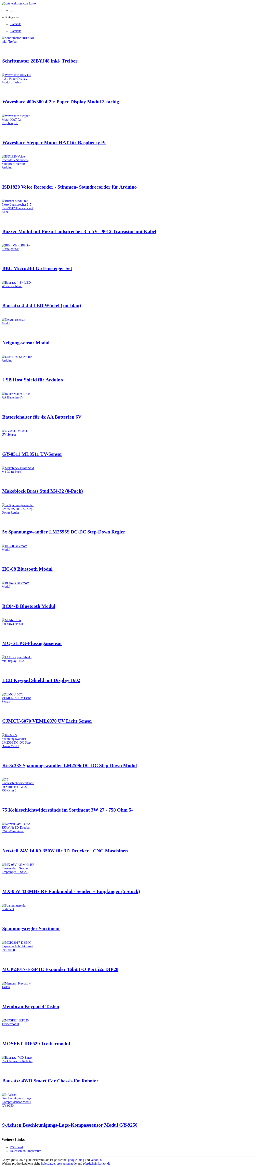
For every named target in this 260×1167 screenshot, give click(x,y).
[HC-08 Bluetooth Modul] (18, 549)
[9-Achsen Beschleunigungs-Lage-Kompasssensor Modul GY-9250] (18, 1105)
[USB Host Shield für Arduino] (18, 360)
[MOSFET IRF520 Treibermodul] (18, 1024)
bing (81, 1160)
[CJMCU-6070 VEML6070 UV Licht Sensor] (18, 701)
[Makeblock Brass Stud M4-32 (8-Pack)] (18, 471)
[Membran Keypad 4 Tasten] (18, 987)
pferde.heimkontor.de (96, 1163)
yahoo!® (96, 1160)
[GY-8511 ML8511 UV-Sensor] (18, 434)
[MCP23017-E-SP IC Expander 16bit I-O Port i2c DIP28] (18, 950)
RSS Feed (16, 1147)
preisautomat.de (66, 1163)
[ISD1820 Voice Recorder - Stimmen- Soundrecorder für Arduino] (18, 167)
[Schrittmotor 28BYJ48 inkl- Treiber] (18, 41)
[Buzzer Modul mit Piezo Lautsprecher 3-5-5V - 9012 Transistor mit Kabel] (18, 212)
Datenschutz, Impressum (25, 1151)
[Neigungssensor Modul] (18, 323)
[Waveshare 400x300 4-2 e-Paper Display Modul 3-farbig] (18, 82)
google (72, 1160)
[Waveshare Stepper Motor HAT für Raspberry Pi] (18, 123)
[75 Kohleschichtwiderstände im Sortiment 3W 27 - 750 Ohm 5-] (18, 790)
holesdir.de (48, 1163)
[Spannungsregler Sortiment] (18, 909)
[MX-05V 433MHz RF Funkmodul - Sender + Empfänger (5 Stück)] (18, 872)
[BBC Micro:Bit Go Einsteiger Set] (18, 249)
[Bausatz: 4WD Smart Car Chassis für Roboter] (18, 1061)
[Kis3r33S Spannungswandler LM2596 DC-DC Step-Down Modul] (18, 746)
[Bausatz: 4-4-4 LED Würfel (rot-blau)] (18, 286)
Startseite (15, 24)
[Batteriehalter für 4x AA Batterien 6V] (18, 397)
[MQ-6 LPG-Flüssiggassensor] (18, 623)
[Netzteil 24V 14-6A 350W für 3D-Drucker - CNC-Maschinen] (18, 831)
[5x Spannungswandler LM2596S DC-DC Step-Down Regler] (18, 512)
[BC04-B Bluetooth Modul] (18, 586)
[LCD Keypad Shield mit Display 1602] (18, 661)
